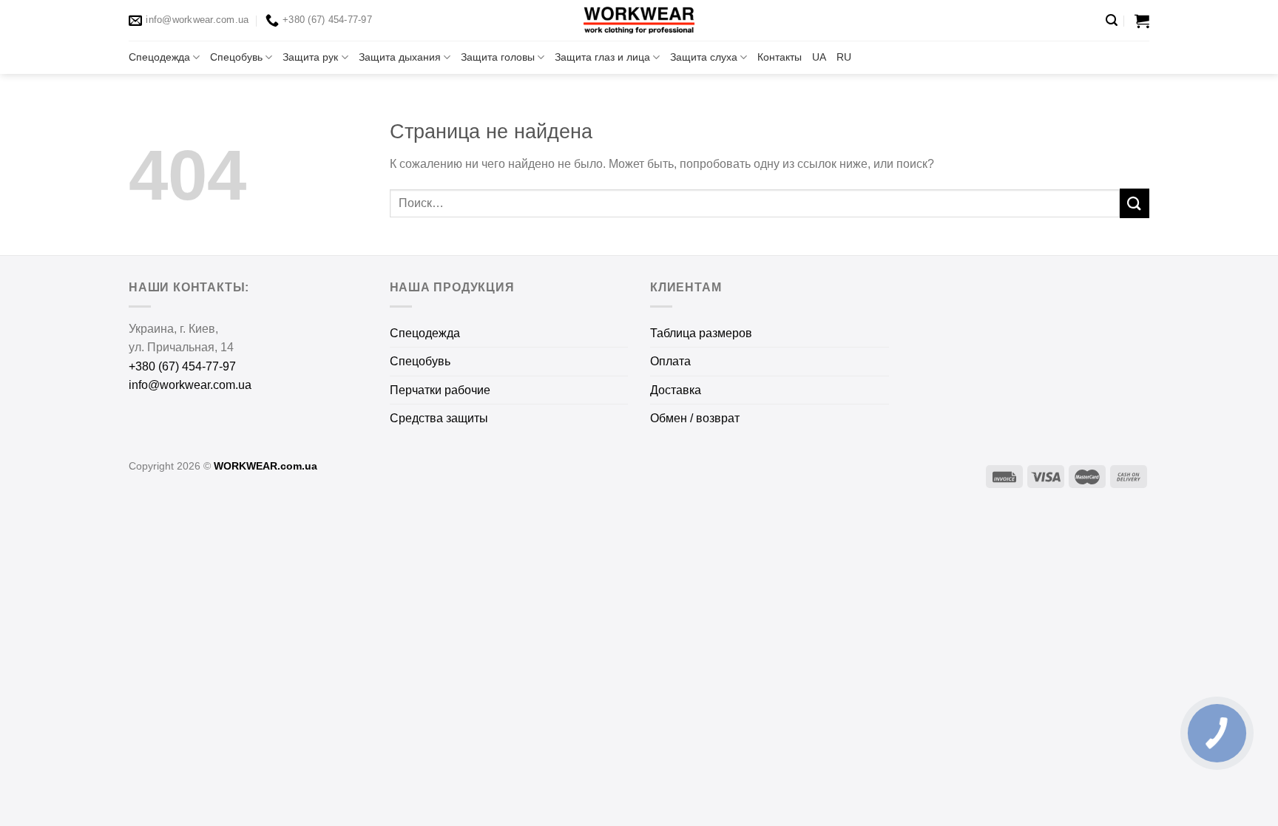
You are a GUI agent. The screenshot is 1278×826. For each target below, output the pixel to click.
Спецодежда (159, 57)
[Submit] (1134, 203)
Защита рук (310, 57)
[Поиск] (1112, 20)
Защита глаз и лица (602, 57)
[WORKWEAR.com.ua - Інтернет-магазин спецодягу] (639, 20)
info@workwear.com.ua (190, 385)
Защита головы (498, 57)
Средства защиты (439, 418)
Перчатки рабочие (440, 390)
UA (819, 57)
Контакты (779, 57)
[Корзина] (1142, 20)
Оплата (670, 361)
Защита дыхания (400, 57)
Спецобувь (236, 57)
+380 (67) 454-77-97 (182, 366)
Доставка (675, 390)
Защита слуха (703, 57)
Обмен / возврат (695, 418)
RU (843, 57)
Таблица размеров (701, 333)
